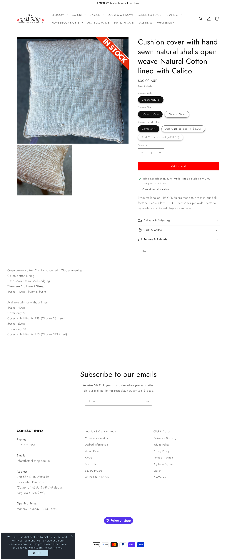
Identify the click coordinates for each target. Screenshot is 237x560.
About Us (90, 464)
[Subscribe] (147, 401)
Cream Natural (151, 100)
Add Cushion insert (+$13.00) (162, 137)
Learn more (55, 547)
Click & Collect (162, 431)
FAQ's (88, 457)
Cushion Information (97, 438)
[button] (59, 15)
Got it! (38, 553)
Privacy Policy (161, 451)
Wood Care (92, 451)
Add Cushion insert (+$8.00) (183, 129)
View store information (155, 189)
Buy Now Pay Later (164, 464)
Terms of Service (163, 457)
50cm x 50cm (176, 114)
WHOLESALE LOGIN (97, 477)
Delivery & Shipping (165, 438)
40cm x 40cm (150, 114)
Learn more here (180, 208)
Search (157, 471)
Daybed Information (96, 444)
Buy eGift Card (93, 471)
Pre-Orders (159, 477)
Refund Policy (161, 444)
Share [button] (145, 251)
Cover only (149, 129)
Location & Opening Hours (100, 431)
